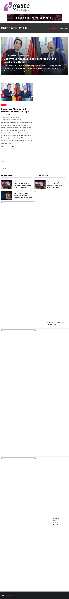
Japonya (18, 119)
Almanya (8, 119)
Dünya (3, 105)
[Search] (66, 168)
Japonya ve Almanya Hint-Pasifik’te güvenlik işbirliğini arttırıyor (15, 112)
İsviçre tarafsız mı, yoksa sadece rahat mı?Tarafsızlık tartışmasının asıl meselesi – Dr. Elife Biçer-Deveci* (22, 184)
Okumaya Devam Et (7, 147)
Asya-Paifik (13, 119)
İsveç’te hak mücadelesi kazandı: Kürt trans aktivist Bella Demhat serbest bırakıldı (23, 195)
